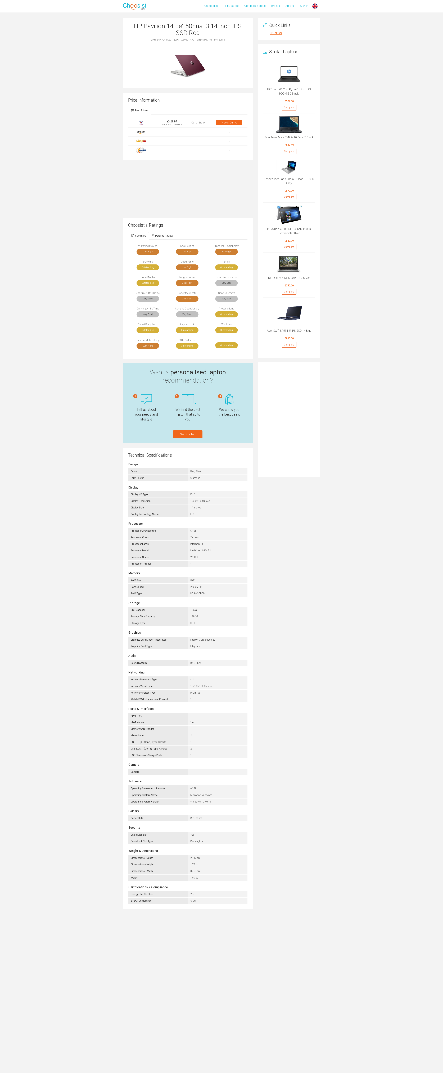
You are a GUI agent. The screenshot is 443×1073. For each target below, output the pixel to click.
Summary (140, 235)
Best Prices (141, 110)
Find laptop (232, 5)
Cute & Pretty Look (148, 324)
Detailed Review (164, 235)
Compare (289, 107)
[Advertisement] (188, 188)
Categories (211, 5)
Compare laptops (255, 5)
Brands (275, 5)
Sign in (304, 5)
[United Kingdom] (315, 6)
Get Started (188, 434)
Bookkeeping (187, 246)
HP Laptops (276, 33)
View (229, 122)
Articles (290, 5)
